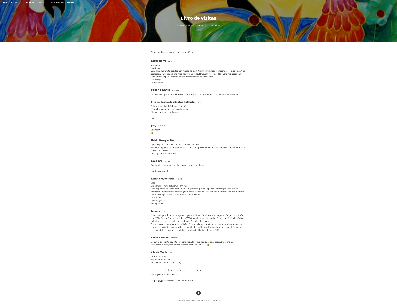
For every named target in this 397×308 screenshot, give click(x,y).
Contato (70, 3)
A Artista (15, 3)
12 (191, 270)
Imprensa (43, 3)
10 (184, 270)
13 (194, 270)
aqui (160, 52)
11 (187, 270)
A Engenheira (29, 3)
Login (218, 300)
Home (5, 3)
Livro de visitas (57, 3)
